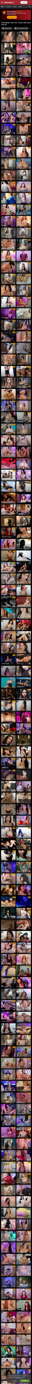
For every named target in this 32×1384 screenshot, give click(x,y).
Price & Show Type (22, 28)
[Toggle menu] (2, 2)
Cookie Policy (18, 1377)
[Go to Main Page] (10, 2)
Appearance (8, 28)
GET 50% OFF (12, 17)
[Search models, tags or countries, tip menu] (29, 6)
